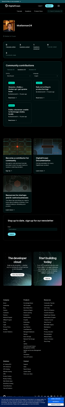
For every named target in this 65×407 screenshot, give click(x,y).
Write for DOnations (49, 310)
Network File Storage (29, 339)
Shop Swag (47, 341)
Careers (5, 310)
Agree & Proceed (55, 398)
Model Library (27, 317)
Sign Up (8, 171)
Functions (26, 324)
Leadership (6, 305)
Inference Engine (28, 310)
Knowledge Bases (28, 303)
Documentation (48, 334)
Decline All (56, 401)
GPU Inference (7, 366)
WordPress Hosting (8, 383)
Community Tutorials (49, 303)
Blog (4, 308)
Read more (11, 98)
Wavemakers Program (50, 317)
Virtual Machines (7, 386)
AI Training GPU (7, 364)
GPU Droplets (27, 305)
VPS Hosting (6, 369)
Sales (25, 366)
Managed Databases (29, 331)
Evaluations (26, 315)
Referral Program (7, 317)
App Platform (27, 327)
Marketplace (47, 327)
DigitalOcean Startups (49, 315)
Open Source (47, 322)
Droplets (26, 319)
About (4, 303)
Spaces (26, 334)
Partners (5, 315)
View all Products (28, 357)
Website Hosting (7, 371)
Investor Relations (7, 331)
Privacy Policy (7, 327)
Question (11, 83)
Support (26, 364)
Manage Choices (55, 404)
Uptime (25, 343)
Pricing (46, 329)
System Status (27, 371)
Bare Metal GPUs (28, 308)
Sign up (48, 6)
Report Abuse (27, 369)
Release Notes (48, 336)
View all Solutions (7, 388)
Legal (4, 324)
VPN (4, 374)
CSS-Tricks (47, 308)
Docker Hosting (7, 376)
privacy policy (40, 399)
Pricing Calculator (48, 331)
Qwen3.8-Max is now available (10, 1)
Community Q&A (48, 305)
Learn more (39, 171)
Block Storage (27, 336)
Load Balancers (28, 329)
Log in (40, 6)
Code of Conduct (48, 339)
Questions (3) (22, 69)
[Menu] (58, 6)
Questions (28, 11)
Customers (6, 312)
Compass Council (48, 319)
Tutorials (19, 11)
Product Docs (38, 11)
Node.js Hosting (7, 378)
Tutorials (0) (10, 69)
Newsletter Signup (49, 324)
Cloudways (26, 354)
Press (4, 322)
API (24, 341)
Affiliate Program (7, 319)
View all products (17, 275)
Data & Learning (28, 312)
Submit (12, 234)
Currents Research (49, 312)
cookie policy (24, 404)
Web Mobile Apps (8, 381)
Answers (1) (32, 69)
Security (5, 329)
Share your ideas (28, 374)
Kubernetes (27, 322)
